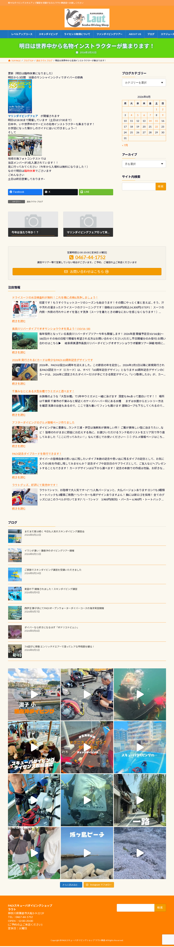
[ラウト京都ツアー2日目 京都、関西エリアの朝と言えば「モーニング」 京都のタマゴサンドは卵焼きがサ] (140, 800)
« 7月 (125, 145)
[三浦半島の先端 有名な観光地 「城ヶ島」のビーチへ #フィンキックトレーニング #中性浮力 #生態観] (87, 853)
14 (150, 120)
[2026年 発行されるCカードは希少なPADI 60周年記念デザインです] (25, 372)
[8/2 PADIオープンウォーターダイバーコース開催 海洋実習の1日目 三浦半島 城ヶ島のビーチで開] (34, 747)
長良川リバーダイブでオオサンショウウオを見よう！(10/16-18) (51, 328)
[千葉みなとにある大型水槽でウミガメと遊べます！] (25, 403)
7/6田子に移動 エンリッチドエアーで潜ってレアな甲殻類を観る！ (59, 646)
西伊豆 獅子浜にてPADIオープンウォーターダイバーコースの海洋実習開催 (64, 608)
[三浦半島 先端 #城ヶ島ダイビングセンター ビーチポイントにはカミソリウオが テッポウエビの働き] (140, 853)
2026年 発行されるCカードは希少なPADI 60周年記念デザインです (52, 360)
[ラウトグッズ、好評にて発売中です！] (25, 497)
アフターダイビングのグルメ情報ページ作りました (43, 422)
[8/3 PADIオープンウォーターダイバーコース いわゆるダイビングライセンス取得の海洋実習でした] (87, 694)
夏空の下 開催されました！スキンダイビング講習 (50, 589)
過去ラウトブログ (35, 201)
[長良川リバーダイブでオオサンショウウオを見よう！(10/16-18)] (25, 340)
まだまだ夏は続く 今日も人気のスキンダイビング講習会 (54, 531)
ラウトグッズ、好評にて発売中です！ (35, 484)
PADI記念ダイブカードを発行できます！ (37, 453)
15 (156, 120)
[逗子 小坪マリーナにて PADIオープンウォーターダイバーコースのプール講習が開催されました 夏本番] (140, 747)
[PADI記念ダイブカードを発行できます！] (25, 465)
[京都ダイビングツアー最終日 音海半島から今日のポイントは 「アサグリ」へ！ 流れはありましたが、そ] (34, 800)
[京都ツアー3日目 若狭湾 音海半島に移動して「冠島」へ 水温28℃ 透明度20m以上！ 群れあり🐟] (87, 800)
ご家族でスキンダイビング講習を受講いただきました (53, 569)
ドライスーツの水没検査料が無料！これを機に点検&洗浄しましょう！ (55, 297)
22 (156, 126)
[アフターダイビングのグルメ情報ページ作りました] (25, 434)
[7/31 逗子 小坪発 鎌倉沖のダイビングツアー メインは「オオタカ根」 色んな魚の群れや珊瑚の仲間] (140, 694)
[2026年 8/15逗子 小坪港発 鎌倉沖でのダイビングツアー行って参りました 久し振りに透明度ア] (34, 694)
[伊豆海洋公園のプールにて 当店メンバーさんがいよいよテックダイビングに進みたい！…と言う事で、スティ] (87, 747)
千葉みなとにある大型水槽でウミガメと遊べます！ (43, 391)
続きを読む (19, 321)
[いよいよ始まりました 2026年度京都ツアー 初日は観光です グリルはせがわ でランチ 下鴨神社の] (34, 853)
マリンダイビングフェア (23, 116)
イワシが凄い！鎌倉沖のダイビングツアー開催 (49, 550)
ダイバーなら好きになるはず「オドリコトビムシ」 (51, 627)
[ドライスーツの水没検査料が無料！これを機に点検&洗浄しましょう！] (25, 309)
